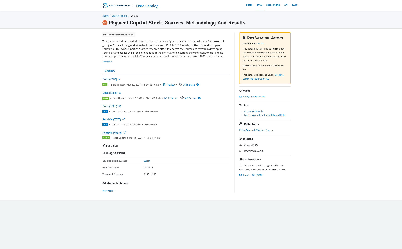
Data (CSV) (109, 79)
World (147, 160)
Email (246, 175)
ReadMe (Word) (112, 133)
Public (261, 43)
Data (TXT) (109, 106)
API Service (189, 84)
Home (249, 5)
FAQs (294, 5)
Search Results (119, 15)
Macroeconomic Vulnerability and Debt (264, 115)
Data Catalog (147, 6)
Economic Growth (253, 111)
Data (259, 5)
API (286, 5)
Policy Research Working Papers (256, 130)
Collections (273, 5)
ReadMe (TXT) (111, 119)
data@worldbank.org (254, 96)
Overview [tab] (110, 70)
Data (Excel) (109, 93)
